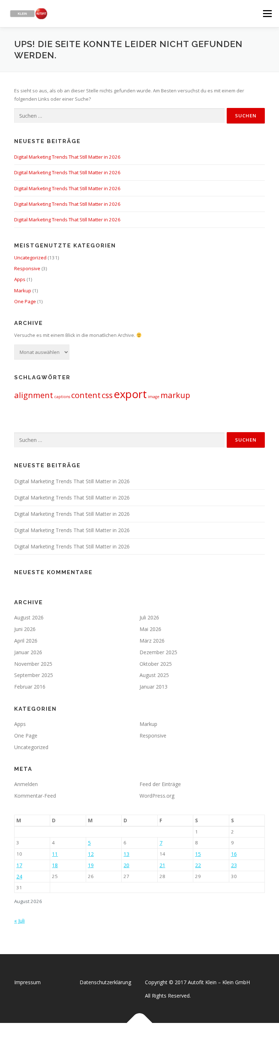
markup (175, 395)
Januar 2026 (28, 652)
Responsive (27, 268)
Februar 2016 (29, 686)
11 (55, 854)
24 (19, 876)
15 (198, 854)
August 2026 (29, 617)
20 (126, 865)
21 (162, 865)
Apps (19, 279)
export (130, 394)
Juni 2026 (25, 629)
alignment (33, 395)
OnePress (147, 1039)
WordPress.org (157, 795)
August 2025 (154, 675)
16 (234, 854)
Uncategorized (30, 257)
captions (62, 396)
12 (91, 854)
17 (19, 865)
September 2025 (33, 675)
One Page (25, 301)
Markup (22, 290)
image (153, 396)
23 (234, 865)
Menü (267, 13)
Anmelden (26, 784)
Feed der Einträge (160, 784)
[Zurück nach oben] (140, 1023)
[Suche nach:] (119, 116)
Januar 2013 (153, 686)
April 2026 (25, 640)
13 (126, 854)
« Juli (19, 920)
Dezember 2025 (158, 652)
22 (198, 865)
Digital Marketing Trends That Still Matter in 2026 (67, 157)
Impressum (27, 982)
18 (55, 865)
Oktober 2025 (156, 663)
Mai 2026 (150, 629)
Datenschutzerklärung (105, 982)
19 (91, 865)
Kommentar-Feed (35, 795)
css (107, 395)
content (86, 395)
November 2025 (33, 663)
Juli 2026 (149, 617)
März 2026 (152, 640)
